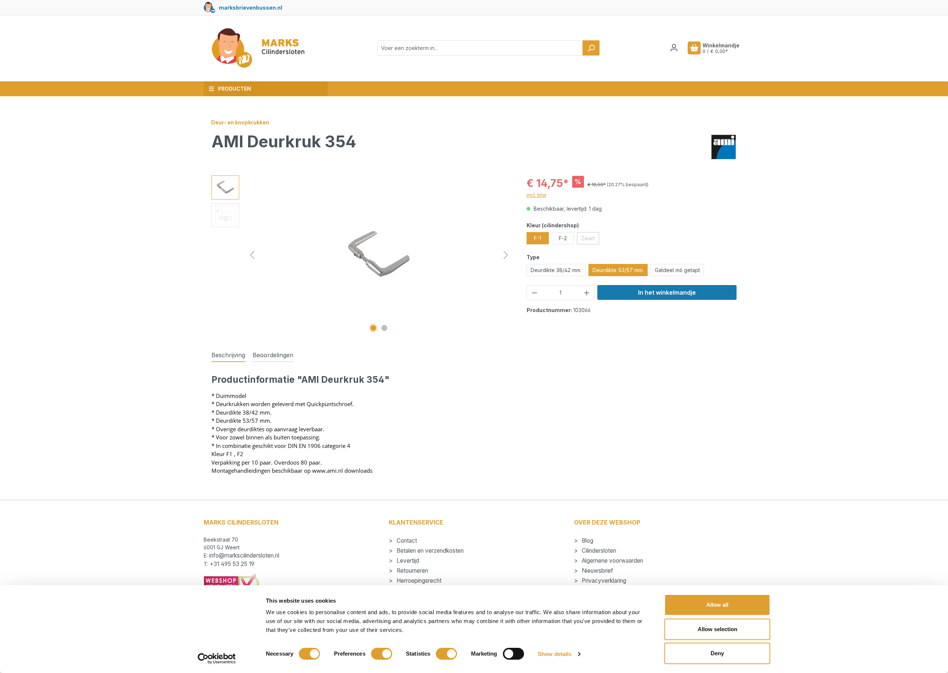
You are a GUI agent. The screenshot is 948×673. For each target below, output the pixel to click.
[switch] (381, 654)
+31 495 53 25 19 (232, 563)
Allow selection (717, 629)
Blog (586, 540)
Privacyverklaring (603, 580)
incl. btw (536, 195)
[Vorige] (252, 255)
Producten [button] (234, 89)
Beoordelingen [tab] (273, 355)
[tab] (228, 355)
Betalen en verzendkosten (429, 550)
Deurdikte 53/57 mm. (618, 270)
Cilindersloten (598, 550)
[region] (361, 255)
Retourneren (411, 570)
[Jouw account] (674, 47)
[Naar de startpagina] (258, 48)
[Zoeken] (591, 48)
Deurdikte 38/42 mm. (556, 270)
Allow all (717, 605)
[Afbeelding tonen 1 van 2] (373, 328)
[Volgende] (505, 255)
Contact (406, 540)
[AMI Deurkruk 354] (379, 255)
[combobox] (480, 48)
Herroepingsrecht (418, 580)
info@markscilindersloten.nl (244, 555)
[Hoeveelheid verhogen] (587, 292)
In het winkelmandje (667, 292)
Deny (717, 653)
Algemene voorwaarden (611, 560)
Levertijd (407, 560)
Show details (554, 654)
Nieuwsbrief (596, 570)
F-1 (537, 238)
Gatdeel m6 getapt (677, 270)
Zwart (590, 239)
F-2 (563, 238)
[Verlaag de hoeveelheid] (534, 292)
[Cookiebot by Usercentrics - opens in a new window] (216, 658)
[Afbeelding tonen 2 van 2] (384, 328)
